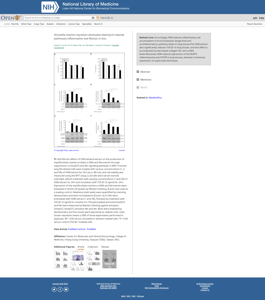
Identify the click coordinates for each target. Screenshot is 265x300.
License (122, 150)
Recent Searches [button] (254, 23)
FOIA (157, 286)
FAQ (261, 18)
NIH (128, 296)
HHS (133, 296)
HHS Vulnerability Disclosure (157, 288)
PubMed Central (76, 229)
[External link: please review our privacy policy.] (54, 289)
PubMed (91, 229)
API (255, 18)
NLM (123, 296)
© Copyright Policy (61, 150)
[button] (15, 24)
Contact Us (205, 290)
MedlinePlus (155, 97)
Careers (205, 288)
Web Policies (156, 284)
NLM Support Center (205, 284)
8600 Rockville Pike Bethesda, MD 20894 (108, 287)
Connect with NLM (60, 284)
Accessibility (205, 286)
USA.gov (140, 296)
